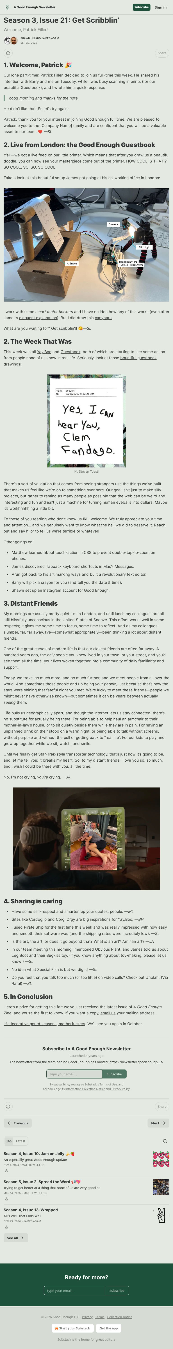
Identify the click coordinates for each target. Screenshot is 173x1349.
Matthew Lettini (33, 1164)
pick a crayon (41, 582)
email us (108, 1013)
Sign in (161, 7)
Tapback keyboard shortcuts (72, 566)
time (116, 582)
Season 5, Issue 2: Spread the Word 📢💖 (42, 1182)
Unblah (152, 977)
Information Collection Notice (85, 1089)
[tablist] (16, 1141)
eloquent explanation (38, 318)
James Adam (50, 38)
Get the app (109, 1328)
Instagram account (60, 590)
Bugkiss (53, 955)
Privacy (87, 1317)
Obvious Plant (107, 949)
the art (36, 941)
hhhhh (24, 508)
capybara (103, 318)
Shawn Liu (27, 38)
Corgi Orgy (65, 919)
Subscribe (141, 7)
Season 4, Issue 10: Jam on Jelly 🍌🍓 (39, 1153)
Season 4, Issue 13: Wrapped (31, 1210)
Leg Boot (20, 955)
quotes (101, 911)
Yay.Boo (44, 352)
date (103, 582)
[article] (86, 1162)
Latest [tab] (20, 1141)
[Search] (164, 1141)
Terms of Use (108, 1084)
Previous (21, 1123)
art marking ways (65, 574)
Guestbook (31, 87)
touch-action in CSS (73, 552)
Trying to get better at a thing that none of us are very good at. (52, 1187)
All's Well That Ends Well (22, 1216)
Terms (100, 1317)
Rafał (16, 983)
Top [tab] (8, 1141)
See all (12, 1238)
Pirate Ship (33, 927)
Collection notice (119, 1317)
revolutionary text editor (123, 574)
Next (155, 1123)
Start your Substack (74, 1328)
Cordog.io (38, 919)
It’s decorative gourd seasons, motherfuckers (44, 1024)
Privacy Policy (121, 1089)
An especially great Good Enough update (35, 1159)
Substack (64, 1339)
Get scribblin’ (63, 328)
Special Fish (48, 969)
